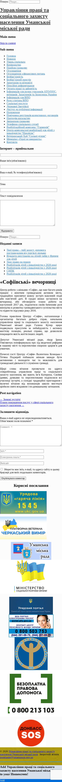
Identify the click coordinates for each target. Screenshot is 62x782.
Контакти (12, 142)
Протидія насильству (18, 118)
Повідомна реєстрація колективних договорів (32, 115)
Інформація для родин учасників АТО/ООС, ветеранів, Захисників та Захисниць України (32, 93)
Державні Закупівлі (18, 106)
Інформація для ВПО (18, 97)
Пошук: (4, 1)
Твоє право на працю (19, 262)
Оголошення (14, 70)
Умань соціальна (16, 61)
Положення (13, 112)
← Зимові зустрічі (10, 399)
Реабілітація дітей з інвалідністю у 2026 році (32, 264)
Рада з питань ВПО (17, 100)
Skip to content (8, 43)
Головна (11, 55)
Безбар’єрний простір (19, 79)
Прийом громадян (17, 67)
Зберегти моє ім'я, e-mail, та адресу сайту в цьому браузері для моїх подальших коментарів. (30, 471)
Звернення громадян (18, 121)
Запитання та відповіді (19, 82)
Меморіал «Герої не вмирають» (24, 139)
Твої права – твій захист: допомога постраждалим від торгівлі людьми (26, 251)
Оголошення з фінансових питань (26, 73)
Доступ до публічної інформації (24, 109)
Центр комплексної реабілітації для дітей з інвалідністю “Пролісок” (30, 132)
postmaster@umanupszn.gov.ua (16, 757)
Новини (11, 58)
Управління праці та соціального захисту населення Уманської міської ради (25, 19)
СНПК (10, 270)
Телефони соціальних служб (23, 124)
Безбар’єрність (15, 76)
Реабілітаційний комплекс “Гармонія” (28, 127)
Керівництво (14, 64)
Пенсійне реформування (20, 85)
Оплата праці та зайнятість (22, 88)
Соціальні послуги (17, 103)
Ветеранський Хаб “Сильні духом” (26, 136)
